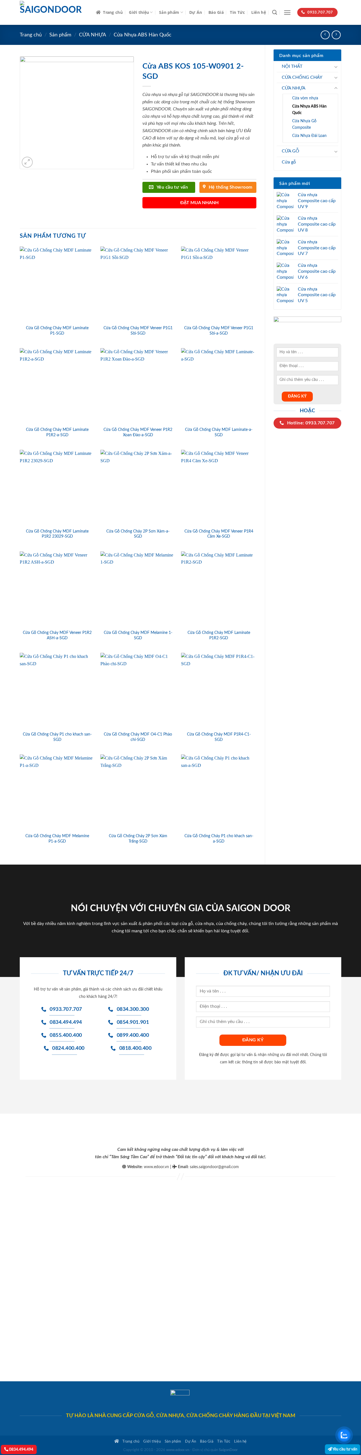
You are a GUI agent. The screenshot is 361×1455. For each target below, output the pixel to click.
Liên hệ (258, 12)
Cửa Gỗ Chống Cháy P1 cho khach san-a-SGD (218, 838)
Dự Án (195, 12)
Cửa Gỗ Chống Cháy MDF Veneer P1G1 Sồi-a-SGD (218, 330)
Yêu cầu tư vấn (344, 1449)
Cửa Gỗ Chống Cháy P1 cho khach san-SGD (57, 737)
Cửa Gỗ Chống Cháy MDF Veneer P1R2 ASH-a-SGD (57, 635)
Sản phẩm (169, 12)
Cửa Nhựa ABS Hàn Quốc (142, 35)
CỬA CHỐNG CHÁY (302, 77)
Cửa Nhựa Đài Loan (309, 136)
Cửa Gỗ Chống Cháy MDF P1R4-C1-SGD (219, 737)
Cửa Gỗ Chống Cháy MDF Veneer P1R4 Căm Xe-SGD (218, 534)
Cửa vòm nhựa (305, 98)
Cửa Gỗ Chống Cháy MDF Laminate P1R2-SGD (219, 635)
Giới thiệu (139, 12)
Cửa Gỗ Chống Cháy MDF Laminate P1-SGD (57, 330)
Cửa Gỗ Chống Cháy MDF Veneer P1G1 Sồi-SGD (138, 330)
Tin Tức (237, 12)
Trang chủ (113, 12)
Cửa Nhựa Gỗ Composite (304, 124)
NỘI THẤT (292, 66)
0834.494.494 (20, 1449)
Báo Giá (216, 12)
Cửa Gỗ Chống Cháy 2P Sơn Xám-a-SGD (138, 534)
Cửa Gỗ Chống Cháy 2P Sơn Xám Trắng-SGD (138, 838)
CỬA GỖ (290, 151)
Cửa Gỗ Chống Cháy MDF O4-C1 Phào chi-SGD (138, 737)
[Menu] (287, 12)
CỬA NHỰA (92, 35)
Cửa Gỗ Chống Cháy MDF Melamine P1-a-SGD (57, 838)
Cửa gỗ (289, 162)
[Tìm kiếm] (274, 12)
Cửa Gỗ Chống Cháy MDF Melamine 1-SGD (138, 635)
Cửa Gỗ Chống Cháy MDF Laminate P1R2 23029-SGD (57, 534)
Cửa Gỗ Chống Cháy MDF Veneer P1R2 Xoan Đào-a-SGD (138, 432)
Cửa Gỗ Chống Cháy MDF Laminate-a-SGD (218, 432)
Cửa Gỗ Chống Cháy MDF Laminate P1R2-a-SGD (57, 432)
